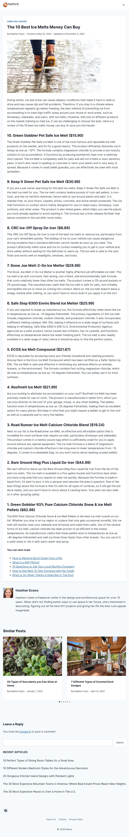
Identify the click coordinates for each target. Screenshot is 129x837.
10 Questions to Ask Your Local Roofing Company (43, 566)
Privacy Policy (76, 819)
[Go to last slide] (7, 668)
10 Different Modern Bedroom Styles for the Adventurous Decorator (45, 768)
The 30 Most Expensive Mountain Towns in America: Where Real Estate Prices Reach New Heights (64, 783)
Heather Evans (17, 34)
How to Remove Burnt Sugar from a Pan (37, 558)
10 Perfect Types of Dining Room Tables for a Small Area (38, 760)
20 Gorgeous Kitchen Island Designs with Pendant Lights (38, 776)
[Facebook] (5, 810)
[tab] (59, 701)
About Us (51, 819)
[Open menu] (123, 5)
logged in (25, 731)
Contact (62, 819)
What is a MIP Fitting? (26, 562)
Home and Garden (17, 21)
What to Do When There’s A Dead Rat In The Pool (42, 575)
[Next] (122, 668)
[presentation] (32, 656)
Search (120, 742)
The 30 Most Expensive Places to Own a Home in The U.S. (39, 791)
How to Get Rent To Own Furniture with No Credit (43, 570)
